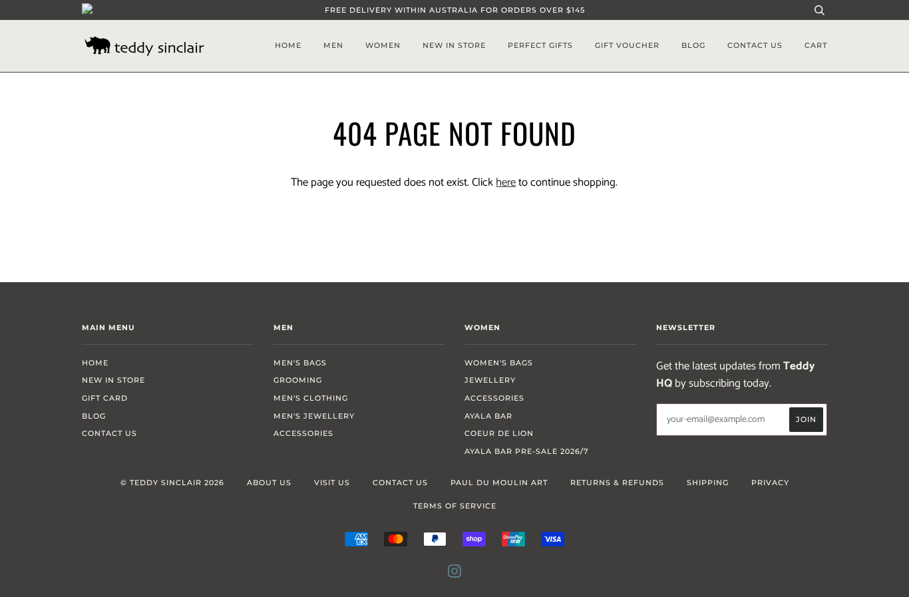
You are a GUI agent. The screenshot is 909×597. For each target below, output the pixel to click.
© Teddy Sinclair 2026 (172, 482)
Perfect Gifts (540, 45)
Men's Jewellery (314, 416)
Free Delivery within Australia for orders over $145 (455, 10)
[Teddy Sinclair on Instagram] (455, 573)
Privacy (770, 482)
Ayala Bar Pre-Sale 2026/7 (526, 451)
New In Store (454, 45)
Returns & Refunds (617, 482)
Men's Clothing (310, 398)
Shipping (708, 482)
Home (288, 45)
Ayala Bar (488, 416)
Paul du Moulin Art (499, 482)
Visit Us (332, 482)
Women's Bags (498, 362)
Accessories (303, 433)
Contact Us (755, 45)
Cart (816, 45)
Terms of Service (454, 505)
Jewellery (490, 380)
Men (333, 45)
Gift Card (105, 398)
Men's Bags (300, 362)
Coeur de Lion (499, 433)
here (506, 183)
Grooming (297, 380)
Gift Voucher (627, 45)
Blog (693, 45)
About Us (269, 482)
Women (383, 45)
